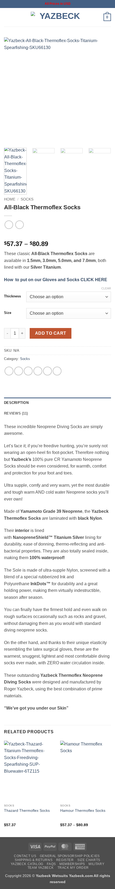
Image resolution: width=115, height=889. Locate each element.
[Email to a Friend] (37, 371)
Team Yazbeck (41, 868)
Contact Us (25, 856)
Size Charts (88, 860)
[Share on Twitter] (28, 371)
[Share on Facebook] (18, 371)
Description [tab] (16, 403)
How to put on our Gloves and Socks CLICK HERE (55, 279)
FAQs (51, 864)
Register (65, 860)
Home (9, 199)
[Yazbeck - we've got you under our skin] (57, 17)
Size (7, 313)
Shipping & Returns (33, 860)
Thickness (12, 296)
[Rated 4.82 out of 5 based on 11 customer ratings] (57, 235)
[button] (7, 17)
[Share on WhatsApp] (9, 371)
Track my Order (73, 868)
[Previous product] (19, 224)
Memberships (72, 864)
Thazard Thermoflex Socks (27, 811)
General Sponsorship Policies (70, 856)
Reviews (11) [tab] (16, 413)
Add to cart (50, 333)
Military (96, 864)
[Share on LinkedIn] (57, 371)
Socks (27, 199)
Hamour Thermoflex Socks (82, 811)
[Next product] (9, 224)
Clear (106, 288)
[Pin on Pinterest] (47, 371)
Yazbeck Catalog (27, 864)
